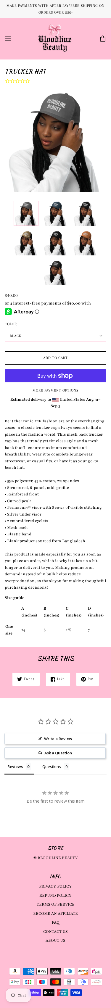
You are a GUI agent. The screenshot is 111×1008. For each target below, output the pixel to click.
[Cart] (103, 39)
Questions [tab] (51, 766)
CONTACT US (55, 931)
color (11, 324)
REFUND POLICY (55, 895)
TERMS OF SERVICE (56, 904)
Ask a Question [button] (58, 753)
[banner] (54, 38)
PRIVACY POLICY (55, 886)
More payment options (55, 390)
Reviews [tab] (15, 766)
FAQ (55, 922)
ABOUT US (55, 940)
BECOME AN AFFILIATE (55, 913)
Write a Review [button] (58, 738)
